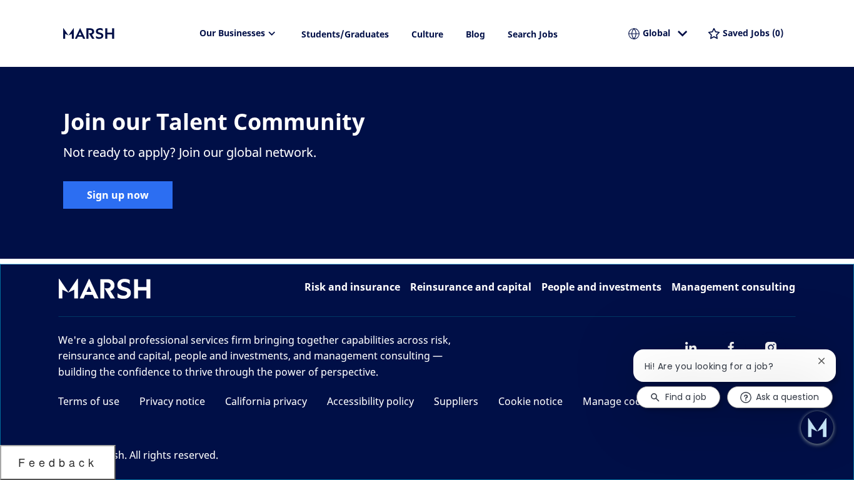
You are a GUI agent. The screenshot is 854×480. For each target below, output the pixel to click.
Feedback (58, 462)
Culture (427, 34)
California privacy (266, 401)
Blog (475, 34)
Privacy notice (172, 401)
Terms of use (88, 401)
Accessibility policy (370, 401)
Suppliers (456, 401)
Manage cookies (621, 401)
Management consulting (733, 287)
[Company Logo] (125, 33)
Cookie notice (530, 401)
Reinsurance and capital (470, 287)
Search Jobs (533, 34)
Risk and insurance (352, 287)
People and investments (601, 287)
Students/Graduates (345, 34)
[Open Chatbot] (817, 427)
